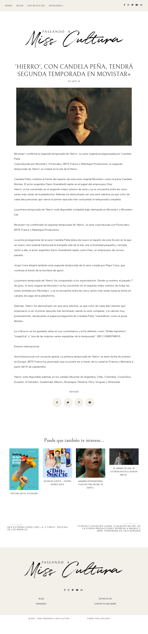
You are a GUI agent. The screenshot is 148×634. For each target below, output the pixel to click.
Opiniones (56, 6)
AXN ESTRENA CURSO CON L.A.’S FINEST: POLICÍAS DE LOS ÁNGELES (37, 528)
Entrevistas (36, 6)
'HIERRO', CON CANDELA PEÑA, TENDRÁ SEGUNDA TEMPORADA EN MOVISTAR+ (74, 70)
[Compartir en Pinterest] (78, 402)
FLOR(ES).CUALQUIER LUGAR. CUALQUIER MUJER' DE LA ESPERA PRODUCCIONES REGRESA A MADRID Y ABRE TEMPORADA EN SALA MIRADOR (109, 528)
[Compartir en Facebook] (57, 402)
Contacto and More (105, 604)
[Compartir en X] (68, 402)
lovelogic (105, 619)
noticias (74, 392)
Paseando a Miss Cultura (56, 619)
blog (20, 6)
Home (9, 6)
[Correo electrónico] (89, 402)
